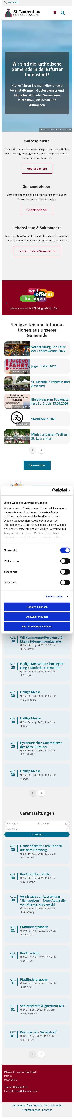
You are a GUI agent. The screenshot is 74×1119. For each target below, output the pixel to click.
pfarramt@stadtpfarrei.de (24, 1090)
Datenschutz (34, 1105)
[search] (63, 13)
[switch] (65, 561)
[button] (53, 13)
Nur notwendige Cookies (37, 626)
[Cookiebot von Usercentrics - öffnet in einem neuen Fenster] (55, 490)
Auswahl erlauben (37, 616)
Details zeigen (54, 596)
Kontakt (47, 1110)
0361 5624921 (13, 2)
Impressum (18, 1105)
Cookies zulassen (37, 606)
